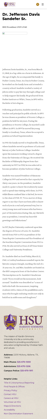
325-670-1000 (24, 362)
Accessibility (9, 410)
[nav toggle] (42, 4)
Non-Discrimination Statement (18, 413)
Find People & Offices (14, 386)
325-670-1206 (23, 366)
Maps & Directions (12, 406)
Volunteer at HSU (12, 402)
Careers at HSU (11, 398)
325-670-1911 (26, 371)
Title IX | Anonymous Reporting (19, 383)
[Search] (37, 4)
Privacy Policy (10, 390)
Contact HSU (10, 394)
